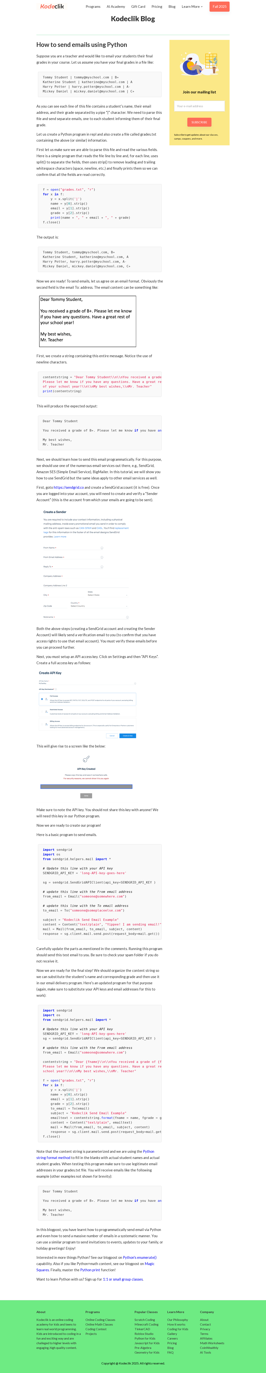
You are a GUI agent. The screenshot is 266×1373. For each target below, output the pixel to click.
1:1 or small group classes (123, 1279)
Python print (90, 1270)
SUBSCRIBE (199, 122)
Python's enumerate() (140, 1257)
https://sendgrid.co (69, 487)
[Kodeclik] (48, 6)
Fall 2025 (219, 6)
